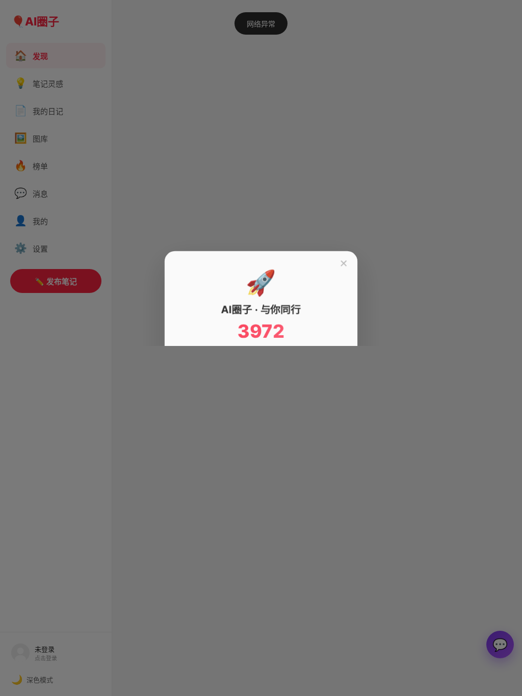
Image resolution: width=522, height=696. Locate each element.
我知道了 (261, 423)
